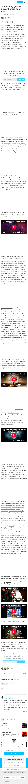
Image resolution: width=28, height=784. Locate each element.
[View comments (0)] (9, 729)
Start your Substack (10, 777)
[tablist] (7, 683)
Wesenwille (23, 281)
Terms (19, 772)
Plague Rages (16, 513)
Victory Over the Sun (7, 83)
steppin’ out (17, 553)
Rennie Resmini (8, 17)
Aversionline (15, 507)
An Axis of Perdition (6, 308)
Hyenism (19, 262)
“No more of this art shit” (8, 262)
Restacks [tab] (11, 683)
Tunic (23, 467)
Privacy (15, 772)
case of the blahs (6, 732)
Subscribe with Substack (15, 759)
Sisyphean (16, 316)
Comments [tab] (4, 683)
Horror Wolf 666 (10, 509)
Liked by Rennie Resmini (10, 698)
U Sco (17, 35)
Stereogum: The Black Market (17, 505)
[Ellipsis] (26, 697)
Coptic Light (17, 42)
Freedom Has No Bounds (18, 515)
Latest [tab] (6, 719)
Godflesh (10, 112)
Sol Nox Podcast (13, 511)
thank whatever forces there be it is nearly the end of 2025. (10, 735)
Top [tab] (3, 719)
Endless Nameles (13, 532)
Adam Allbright (8, 697)
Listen (24, 18)
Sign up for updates (15, 258)
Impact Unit (7, 582)
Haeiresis (3, 314)
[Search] (25, 719)
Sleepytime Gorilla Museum (8, 256)
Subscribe (19, 2)
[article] (14, 726)
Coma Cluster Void (6, 137)
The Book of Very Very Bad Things (12, 512)
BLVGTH (4, 178)
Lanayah (11, 526)
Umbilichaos (19, 409)
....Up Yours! (4, 725)
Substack (7, 781)
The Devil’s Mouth (6, 507)
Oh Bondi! (4, 723)
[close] (24, 738)
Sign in (25, 2)
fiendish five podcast (16, 503)
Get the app (21, 777)
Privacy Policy (16, 765)
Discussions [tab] (12, 719)
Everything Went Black (16, 501)
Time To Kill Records (13, 413)
